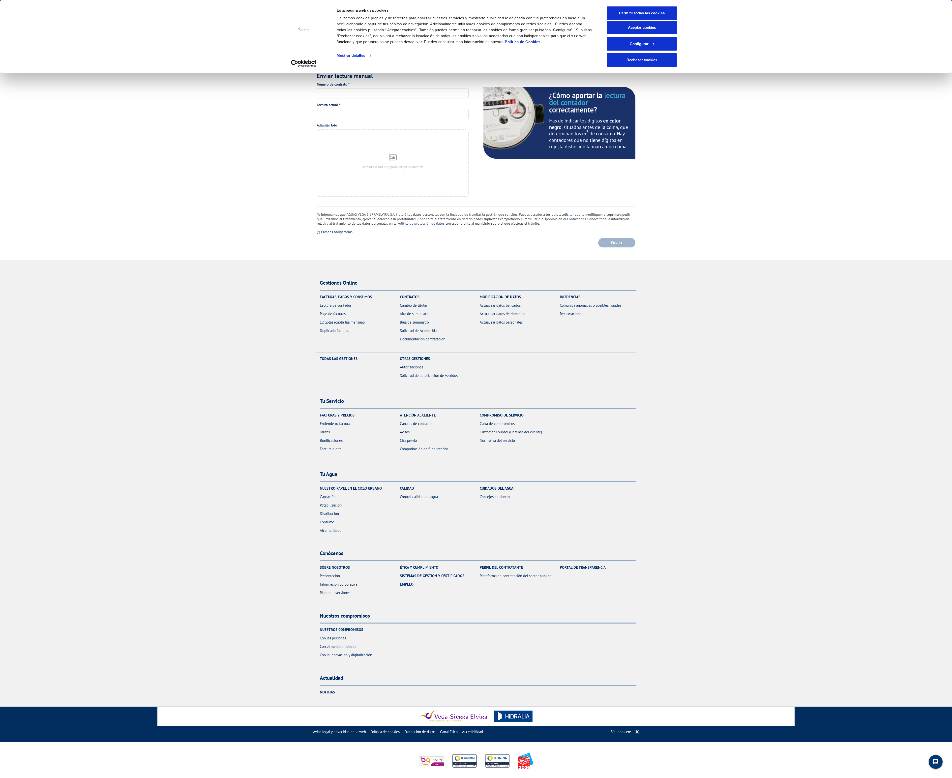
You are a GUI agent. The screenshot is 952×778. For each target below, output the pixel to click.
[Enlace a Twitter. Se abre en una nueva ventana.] (637, 731)
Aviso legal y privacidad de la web (339, 731)
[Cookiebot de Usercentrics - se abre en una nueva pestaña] (304, 63)
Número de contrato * (333, 84)
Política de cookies (385, 731)
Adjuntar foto (327, 125)
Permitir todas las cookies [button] (642, 13)
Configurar (639, 44)
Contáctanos (576, 219)
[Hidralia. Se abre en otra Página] (513, 716)
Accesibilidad (472, 731)
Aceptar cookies (642, 27)
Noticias (327, 692)
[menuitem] (339, 731)
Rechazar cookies (641, 60)
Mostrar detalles (351, 55)
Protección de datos (419, 731)
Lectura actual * (328, 105)
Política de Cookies (522, 42)
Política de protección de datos (421, 223)
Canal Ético (449, 731)
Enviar (617, 242)
